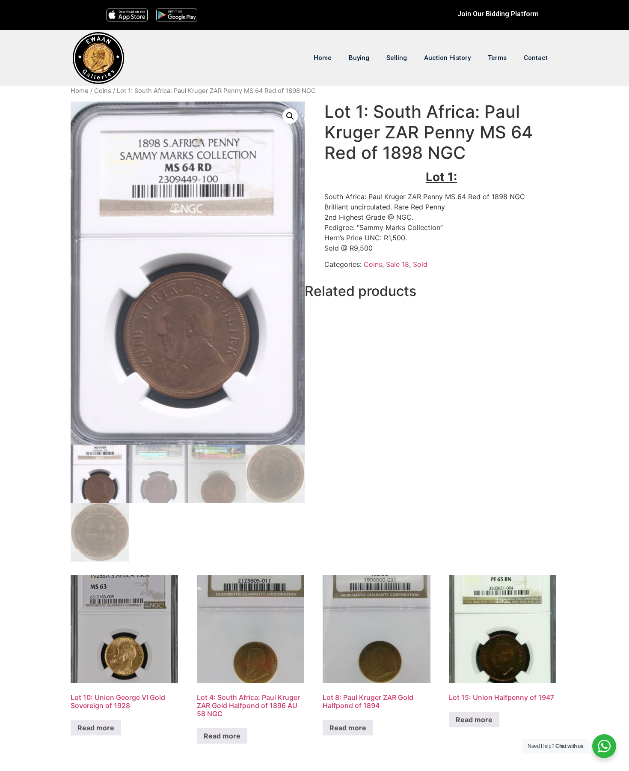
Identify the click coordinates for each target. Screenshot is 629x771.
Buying (359, 58)
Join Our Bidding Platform (498, 14)
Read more (95, 727)
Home (323, 58)
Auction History (447, 58)
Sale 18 (397, 264)
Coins (102, 91)
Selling (396, 58)
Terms (497, 58)
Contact (536, 58)
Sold (420, 264)
